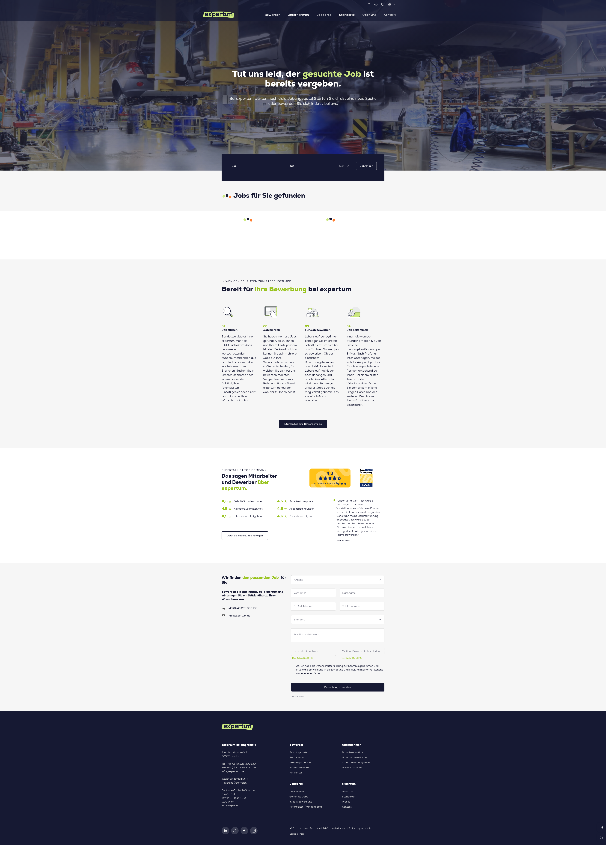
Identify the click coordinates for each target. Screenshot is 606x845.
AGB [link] (291, 828)
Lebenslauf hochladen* (307, 651)
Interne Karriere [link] (299, 767)
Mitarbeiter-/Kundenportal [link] (305, 807)
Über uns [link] (369, 15)
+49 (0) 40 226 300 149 (241, 767)
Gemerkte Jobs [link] (298, 796)
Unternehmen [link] (298, 15)
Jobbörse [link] (323, 15)
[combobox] (343, 166)
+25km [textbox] (340, 166)
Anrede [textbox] (298, 580)
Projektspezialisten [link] (300, 762)
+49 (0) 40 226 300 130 (242, 608)
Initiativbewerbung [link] (300, 801)
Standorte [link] (347, 15)
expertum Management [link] (356, 762)
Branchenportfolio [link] (353, 752)
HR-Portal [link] (295, 772)
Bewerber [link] (272, 15)
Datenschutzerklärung (329, 666)
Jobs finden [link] (296, 791)
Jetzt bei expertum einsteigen (245, 535)
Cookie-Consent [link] (297, 834)
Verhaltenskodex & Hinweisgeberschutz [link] (351, 828)
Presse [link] (346, 801)
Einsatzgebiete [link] (298, 752)
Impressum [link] (302, 828)
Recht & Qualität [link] (352, 767)
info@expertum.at (232, 805)
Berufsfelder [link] (297, 757)
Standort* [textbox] (300, 619)
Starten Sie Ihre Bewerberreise (303, 424)
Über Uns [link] (347, 791)
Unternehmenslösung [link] (355, 757)
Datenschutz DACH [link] (319, 828)
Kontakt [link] (390, 15)
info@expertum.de (239, 615)
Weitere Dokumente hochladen (361, 651)
